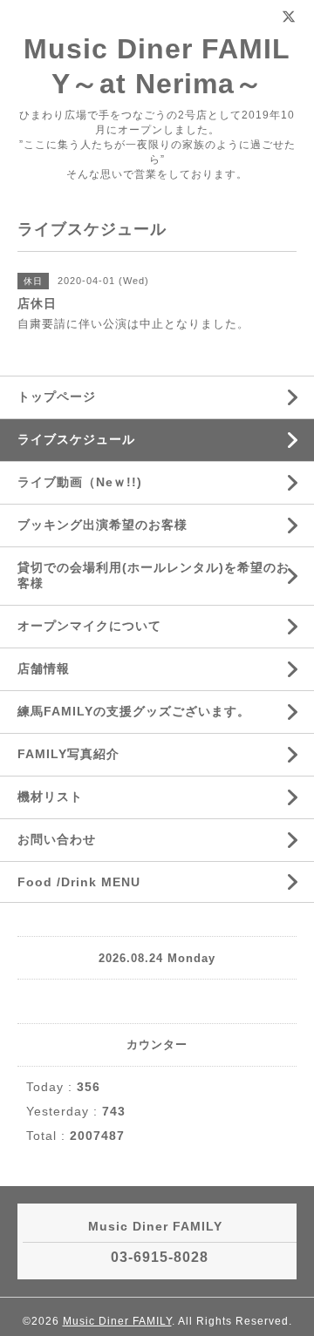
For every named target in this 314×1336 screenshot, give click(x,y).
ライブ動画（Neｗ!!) (79, 482)
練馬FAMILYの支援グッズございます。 (133, 711)
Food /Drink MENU (78, 882)
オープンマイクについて (89, 626)
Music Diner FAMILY (117, 1321)
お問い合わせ (56, 839)
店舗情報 (43, 668)
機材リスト (50, 797)
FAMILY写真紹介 (68, 754)
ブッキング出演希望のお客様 (102, 525)
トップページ (56, 397)
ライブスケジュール (76, 439)
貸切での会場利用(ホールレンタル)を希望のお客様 (153, 575)
